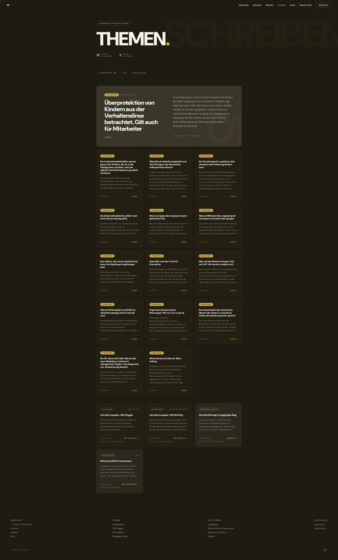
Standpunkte (107, 73)
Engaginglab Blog (119, 536)
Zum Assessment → (130, 484)
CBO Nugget (118, 528)
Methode (244, 5)
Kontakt (323, 5)
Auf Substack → (131, 438)
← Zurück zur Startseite (21, 524)
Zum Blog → (232, 438)
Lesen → (108, 137)
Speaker (257, 5)
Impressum (319, 524)
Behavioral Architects (217, 532)
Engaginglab (139, 73)
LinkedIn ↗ (196, 136)
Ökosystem (305, 5)
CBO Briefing (118, 532)
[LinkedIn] (325, 549)
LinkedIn (211, 536)
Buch (292, 5)
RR (8, 5)
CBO (125, 73)
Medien (269, 5)
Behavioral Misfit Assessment (221, 528)
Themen (281, 5)
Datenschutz (320, 528)
